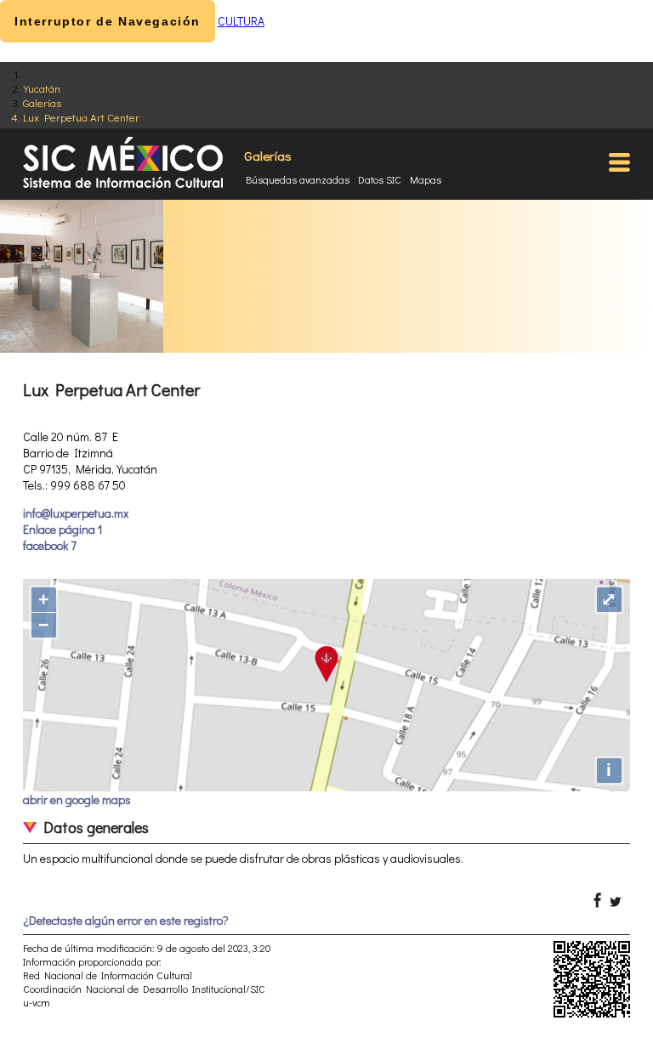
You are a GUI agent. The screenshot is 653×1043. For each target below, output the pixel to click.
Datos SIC (379, 179)
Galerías (42, 102)
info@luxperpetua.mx (75, 513)
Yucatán (41, 88)
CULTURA (241, 21)
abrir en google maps (77, 799)
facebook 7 (50, 545)
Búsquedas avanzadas (297, 179)
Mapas (425, 179)
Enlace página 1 (62, 529)
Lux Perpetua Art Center (81, 117)
